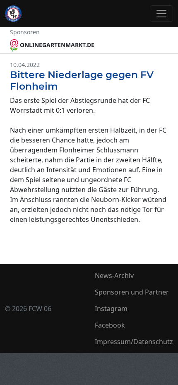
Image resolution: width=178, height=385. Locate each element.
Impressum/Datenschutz (134, 341)
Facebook (110, 325)
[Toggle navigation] (161, 13)
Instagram (111, 308)
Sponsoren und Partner (132, 292)
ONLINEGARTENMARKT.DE (56, 45)
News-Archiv (114, 275)
